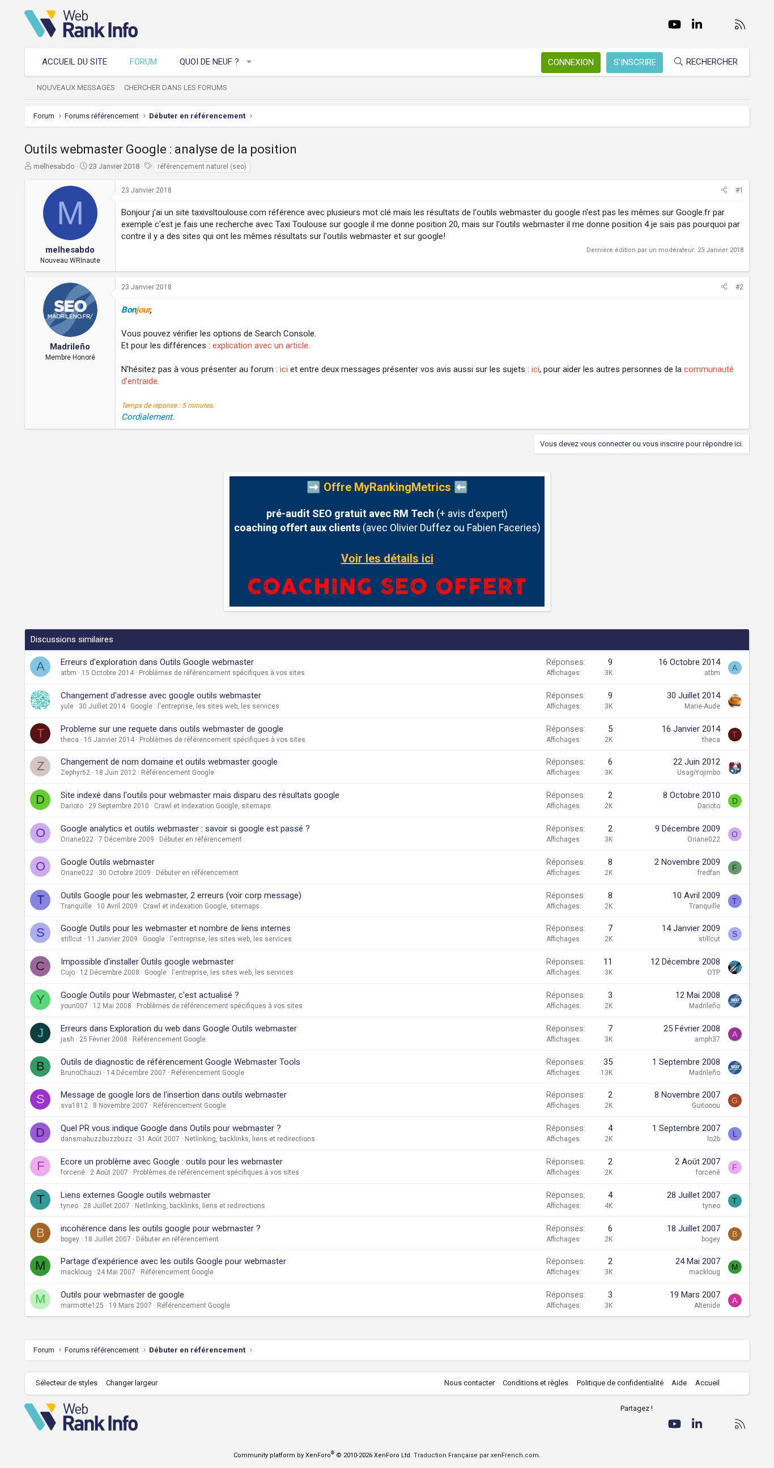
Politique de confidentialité (620, 1383)
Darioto (72, 806)
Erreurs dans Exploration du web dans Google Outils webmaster (179, 1028)
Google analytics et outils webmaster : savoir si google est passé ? (185, 828)
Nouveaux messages (76, 87)
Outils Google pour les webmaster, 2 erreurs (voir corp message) (181, 895)
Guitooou (706, 1105)
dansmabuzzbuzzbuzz (97, 1139)
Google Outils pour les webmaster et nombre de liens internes (176, 928)
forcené (73, 1172)
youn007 (74, 1006)
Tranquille (76, 906)
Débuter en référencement (200, 839)
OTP (713, 972)
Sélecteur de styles (66, 1383)
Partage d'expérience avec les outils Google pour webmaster (173, 1261)
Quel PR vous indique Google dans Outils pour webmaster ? (171, 1128)
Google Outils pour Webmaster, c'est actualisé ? (150, 995)
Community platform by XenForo (322, 1455)
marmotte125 (82, 1305)
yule (67, 706)
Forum (143, 62)
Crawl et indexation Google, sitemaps (212, 806)
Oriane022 (77, 839)
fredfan (709, 873)
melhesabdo (54, 166)
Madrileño (704, 1006)
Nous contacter (469, 1383)
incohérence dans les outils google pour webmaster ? (161, 1228)
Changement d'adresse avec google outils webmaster (161, 695)
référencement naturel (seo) (202, 166)
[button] (249, 62)
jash (67, 1039)
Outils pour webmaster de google (122, 1295)
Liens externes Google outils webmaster (136, 1195)
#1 (739, 190)
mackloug (76, 1272)
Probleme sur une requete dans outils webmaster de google (172, 729)
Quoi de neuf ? (209, 62)
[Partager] (724, 190)
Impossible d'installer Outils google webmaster (147, 962)
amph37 (707, 1039)
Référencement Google (177, 772)
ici (284, 369)
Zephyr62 (75, 772)
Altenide (707, 1305)
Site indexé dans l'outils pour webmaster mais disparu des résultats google (200, 795)
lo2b (713, 1139)
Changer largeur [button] (132, 1383)
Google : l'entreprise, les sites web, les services (204, 706)
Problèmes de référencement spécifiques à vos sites (222, 673)
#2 (739, 287)
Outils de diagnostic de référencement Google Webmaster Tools (180, 1062)
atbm (68, 673)
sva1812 (74, 1105)
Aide (679, 1383)
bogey (70, 1239)
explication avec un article (260, 345)
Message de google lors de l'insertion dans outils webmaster (174, 1095)
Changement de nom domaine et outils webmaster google (169, 762)
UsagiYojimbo (698, 772)
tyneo (69, 1206)
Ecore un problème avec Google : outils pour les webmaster (172, 1162)
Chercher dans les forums (175, 87)
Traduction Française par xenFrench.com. (477, 1455)
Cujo (68, 972)
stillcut (71, 939)
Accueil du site (74, 62)
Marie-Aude (702, 706)
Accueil (707, 1383)
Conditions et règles (535, 1383)
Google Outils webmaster (108, 862)
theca (70, 740)
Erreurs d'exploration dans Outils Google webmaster (157, 662)
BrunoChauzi (81, 1073)
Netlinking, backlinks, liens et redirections (250, 1139)
